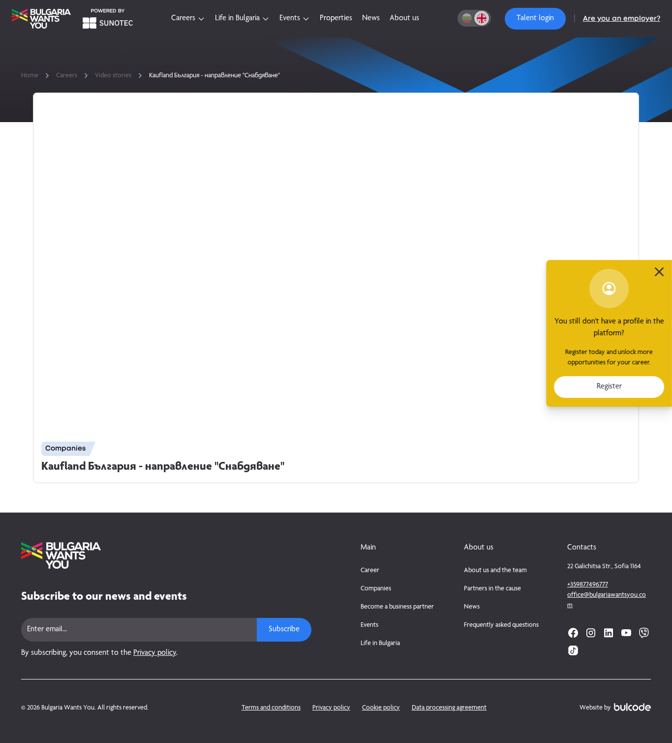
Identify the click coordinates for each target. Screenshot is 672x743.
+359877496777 (587, 584)
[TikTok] (573, 650)
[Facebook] (573, 633)
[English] (481, 18)
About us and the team (495, 570)
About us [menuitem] (404, 19)
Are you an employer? (621, 18)
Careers (66, 75)
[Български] (466, 18)
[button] (535, 19)
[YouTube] (626, 633)
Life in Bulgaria (380, 643)
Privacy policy (154, 653)
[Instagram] (591, 633)
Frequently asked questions (501, 625)
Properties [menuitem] (336, 19)
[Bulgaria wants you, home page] (166, 555)
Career (370, 570)
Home (29, 75)
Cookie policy (381, 708)
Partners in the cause (492, 588)
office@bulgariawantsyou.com (606, 600)
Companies (376, 588)
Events (369, 625)
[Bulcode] (632, 707)
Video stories (113, 75)
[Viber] (644, 633)
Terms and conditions (271, 708)
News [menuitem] (371, 19)
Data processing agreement (449, 708)
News (472, 607)
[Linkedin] (608, 633)
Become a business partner (397, 607)
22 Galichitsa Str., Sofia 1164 (604, 566)
